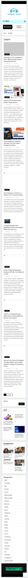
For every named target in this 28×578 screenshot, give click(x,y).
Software (6, 542)
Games (6, 510)
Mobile (5, 522)
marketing (6, 519)
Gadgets (7, 54)
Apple (5, 480)
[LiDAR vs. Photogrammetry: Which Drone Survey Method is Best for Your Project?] (14, 305)
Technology (7, 554)
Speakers (6, 548)
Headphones (18, 464)
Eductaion (6, 501)
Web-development (8, 560)
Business (6, 489)
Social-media (7, 539)
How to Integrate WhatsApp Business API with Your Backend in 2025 (14, 272)
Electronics (7, 504)
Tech (6, 418)
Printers (6, 527)
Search (5, 401)
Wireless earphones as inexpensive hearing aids (20, 26)
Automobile (7, 483)
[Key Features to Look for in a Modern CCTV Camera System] (14, 181)
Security (6, 531)
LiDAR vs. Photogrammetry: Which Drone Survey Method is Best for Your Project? (13, 316)
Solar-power (7, 545)
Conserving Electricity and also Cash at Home (19, 456)
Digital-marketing (8, 498)
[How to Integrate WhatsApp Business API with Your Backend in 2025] (14, 261)
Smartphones (7, 536)
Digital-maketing (8, 495)
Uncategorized (7, 557)
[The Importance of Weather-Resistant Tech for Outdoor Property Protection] (14, 134)
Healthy (6, 516)
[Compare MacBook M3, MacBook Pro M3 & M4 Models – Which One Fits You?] (14, 220)
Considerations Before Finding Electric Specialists (19, 469)
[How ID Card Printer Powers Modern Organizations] (14, 92)
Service (6, 533)
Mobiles (6, 525)
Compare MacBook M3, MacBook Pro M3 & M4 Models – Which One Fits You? (14, 227)
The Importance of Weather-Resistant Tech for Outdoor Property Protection (12, 143)
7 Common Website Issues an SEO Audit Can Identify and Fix (8, 423)
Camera (6, 492)
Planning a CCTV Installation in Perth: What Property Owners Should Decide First (13, 59)
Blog (5, 486)
